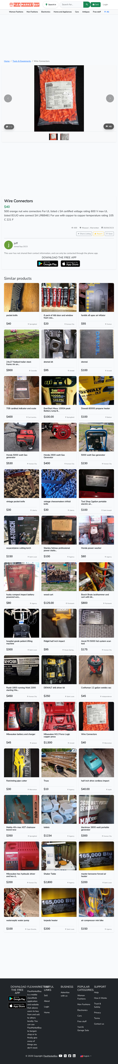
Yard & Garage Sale (83, 1029)
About (47, 1001)
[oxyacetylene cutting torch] (21, 530)
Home (7, 61)
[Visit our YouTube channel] (60, 1056)
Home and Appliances (63, 12)
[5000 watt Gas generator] (96, 437)
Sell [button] (97, 4)
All (108, 12)
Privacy (97, 1012)
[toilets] (59, 809)
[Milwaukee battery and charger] (21, 716)
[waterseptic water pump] (21, 902)
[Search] (87, 5)
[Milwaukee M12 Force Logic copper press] (59, 716)
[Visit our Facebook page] (70, 1056)
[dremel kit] (59, 344)
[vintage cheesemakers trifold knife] (59, 483)
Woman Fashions (16, 12)
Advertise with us (65, 994)
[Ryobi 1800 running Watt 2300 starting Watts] (21, 669)
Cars (77, 12)
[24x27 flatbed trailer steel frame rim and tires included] (21, 344)
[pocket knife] (21, 297)
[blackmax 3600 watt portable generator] (96, 809)
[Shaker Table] (59, 856)
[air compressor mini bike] (96, 902)
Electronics (45, 12)
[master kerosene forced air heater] (96, 856)
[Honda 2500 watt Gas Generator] (59, 437)
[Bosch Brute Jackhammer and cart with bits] (96, 576)
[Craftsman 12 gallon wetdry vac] (96, 669)
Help (96, 992)
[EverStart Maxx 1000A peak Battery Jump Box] (59, 390)
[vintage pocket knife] (21, 483)
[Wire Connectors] (96, 716)
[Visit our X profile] (65, 1056)
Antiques (86, 12)
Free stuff (97, 12)
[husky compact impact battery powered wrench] (21, 576)
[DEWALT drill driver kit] (59, 669)
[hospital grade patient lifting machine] (21, 623)
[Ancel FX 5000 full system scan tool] (96, 623)
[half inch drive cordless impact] (96, 762)
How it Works (100, 998)
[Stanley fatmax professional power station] (59, 530)
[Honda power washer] (96, 530)
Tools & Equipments (22, 61)
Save (111, 233)
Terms (97, 1018)
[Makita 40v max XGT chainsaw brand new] (21, 809)
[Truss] (59, 762)
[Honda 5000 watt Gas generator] (21, 437)
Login (105, 4)
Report (99, 233)
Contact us (99, 1023)
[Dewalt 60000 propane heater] (96, 390)
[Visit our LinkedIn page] (74, 1056)
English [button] (86, 1056)
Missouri (85, 228)
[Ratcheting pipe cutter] (21, 762)
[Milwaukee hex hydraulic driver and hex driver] (21, 856)
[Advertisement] (59, 37)
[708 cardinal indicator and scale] (21, 390)
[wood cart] (59, 576)
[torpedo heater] (59, 902)
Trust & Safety (97, 1005)
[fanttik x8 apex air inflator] (96, 297)
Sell (46, 995)
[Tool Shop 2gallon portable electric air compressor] (96, 483)
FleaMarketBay (50, 1055)
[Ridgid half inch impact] (59, 623)
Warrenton (94, 228)
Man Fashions (32, 12)
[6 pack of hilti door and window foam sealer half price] (59, 297)
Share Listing (85, 233)
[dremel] (96, 344)
